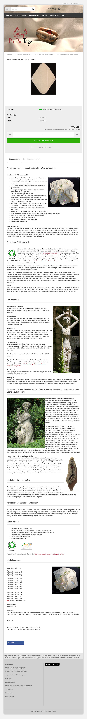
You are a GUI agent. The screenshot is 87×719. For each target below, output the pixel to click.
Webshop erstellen (36, 711)
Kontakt (65, 15)
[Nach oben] (81, 715)
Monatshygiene (20, 15)
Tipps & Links (9, 689)
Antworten (54, 15)
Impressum (8, 693)
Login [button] (66, 3)
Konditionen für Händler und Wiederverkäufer (18, 686)
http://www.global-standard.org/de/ (51, 253)
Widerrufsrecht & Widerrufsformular (16, 671)
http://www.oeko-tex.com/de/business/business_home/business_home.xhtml (49, 261)
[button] (10, 134)
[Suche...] (33, 9)
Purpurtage (8, 678)
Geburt (44, 15)
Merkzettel (75, 3)
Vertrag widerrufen (52, 664)
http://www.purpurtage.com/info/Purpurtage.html (49, 554)
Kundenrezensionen (31, 159)
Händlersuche (9, 696)
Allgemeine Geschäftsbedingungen (15, 675)
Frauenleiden (34, 15)
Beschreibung (14, 159)
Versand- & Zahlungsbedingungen (15, 668)
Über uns (9, 15)
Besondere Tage (10, 682)
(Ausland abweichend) (55, 109)
